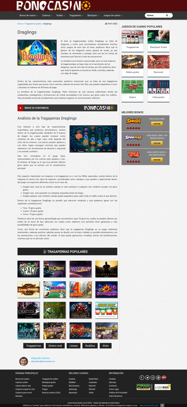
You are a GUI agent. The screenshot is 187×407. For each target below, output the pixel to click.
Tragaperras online (50, 379)
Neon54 (92, 386)
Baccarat (158, 72)
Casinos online (21, 382)
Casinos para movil (23, 393)
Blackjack (92, 15)
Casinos (46, 15)
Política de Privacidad (118, 393)
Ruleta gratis (132, 72)
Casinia (72, 379)
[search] (167, 15)
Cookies (112, 379)
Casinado (93, 382)
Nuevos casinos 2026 (51, 393)
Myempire (73, 393)
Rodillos (90, 345)
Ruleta (60, 15)
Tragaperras (75, 15)
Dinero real (55, 345)
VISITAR (156, 124)
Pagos (45, 389)
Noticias (18, 396)
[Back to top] (180, 392)
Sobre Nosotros (115, 396)
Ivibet (91, 393)
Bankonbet (93, 379)
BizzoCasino (74, 386)
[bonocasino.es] (53, 5)
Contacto (113, 386)
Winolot (92, 389)
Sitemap (112, 382)
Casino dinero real (23, 386)
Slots (106, 345)
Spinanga (73, 389)
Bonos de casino (28, 15)
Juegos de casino (111, 15)
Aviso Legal (114, 389)
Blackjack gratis (49, 382)
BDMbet (72, 382)
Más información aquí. (149, 405)
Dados (132, 97)
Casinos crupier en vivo (25, 389)
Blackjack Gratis (158, 47)
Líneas (74, 345)
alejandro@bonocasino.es (43, 361)
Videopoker (159, 97)
